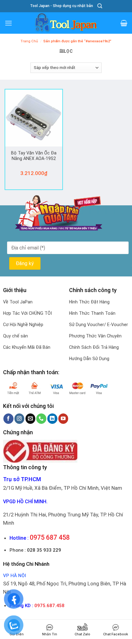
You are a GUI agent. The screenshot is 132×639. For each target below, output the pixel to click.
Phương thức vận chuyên (95, 335)
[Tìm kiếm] (99, 6)
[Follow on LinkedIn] (52, 418)
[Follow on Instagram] (19, 418)
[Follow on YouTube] (63, 418)
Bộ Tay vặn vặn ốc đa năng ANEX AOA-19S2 (33, 155)
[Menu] (9, 23)
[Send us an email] (30, 418)
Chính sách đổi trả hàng (94, 347)
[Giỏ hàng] (123, 23)
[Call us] (41, 418)
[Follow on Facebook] (8, 418)
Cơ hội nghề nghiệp (23, 324)
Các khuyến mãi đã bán (26, 347)
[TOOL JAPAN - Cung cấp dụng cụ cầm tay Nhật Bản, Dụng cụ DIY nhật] (66, 23)
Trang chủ (29, 41)
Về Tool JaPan (18, 301)
